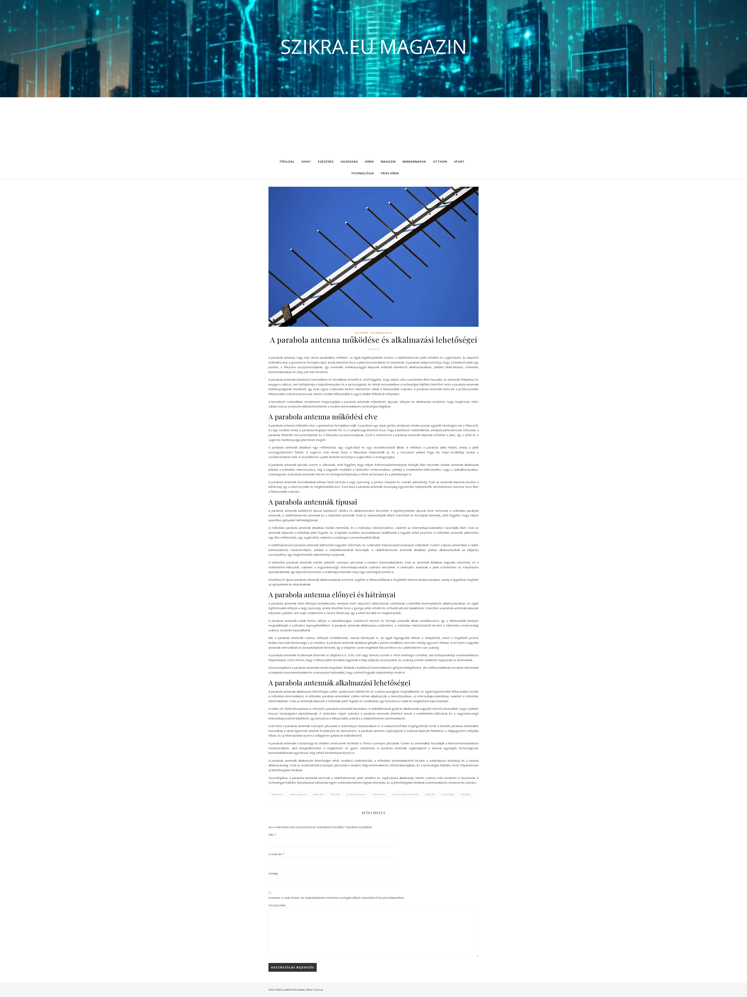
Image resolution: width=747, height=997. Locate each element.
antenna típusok (298, 794)
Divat (306, 161)
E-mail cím (276, 854)
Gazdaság (349, 161)
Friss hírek (390, 173)
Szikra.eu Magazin (373, 46)
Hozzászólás (277, 905)
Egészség (326, 161)
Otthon (440, 161)
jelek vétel (318, 794)
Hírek (369, 161)
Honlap (273, 873)
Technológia (362, 173)
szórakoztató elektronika (405, 794)
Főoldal (287, 161)
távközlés (430, 794)
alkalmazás (277, 794)
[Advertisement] (373, 126)
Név (272, 835)
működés (335, 794)
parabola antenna (356, 794)
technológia (447, 794)
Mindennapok (414, 161)
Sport (459, 161)
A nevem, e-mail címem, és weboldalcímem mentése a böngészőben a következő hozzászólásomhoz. (336, 898)
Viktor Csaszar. (315, 989)
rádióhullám (379, 794)
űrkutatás (465, 794)
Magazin (388, 161)
